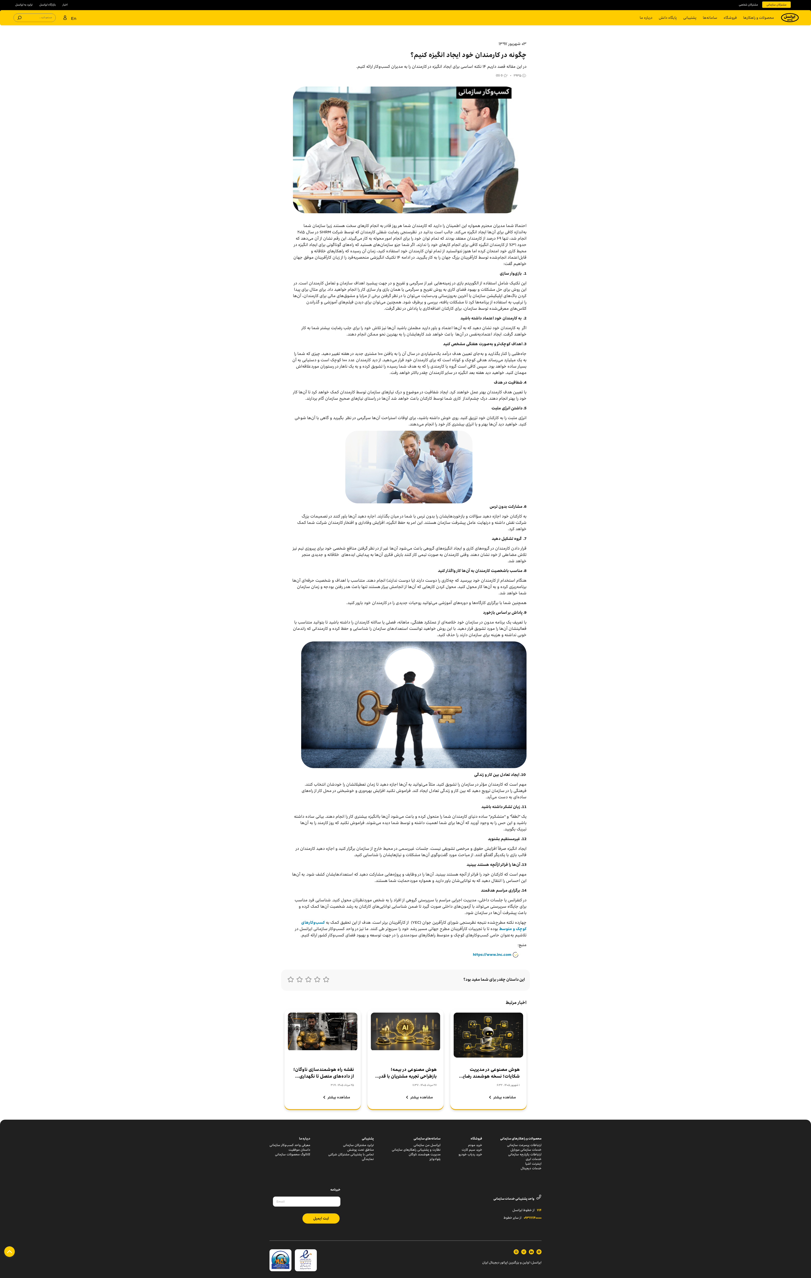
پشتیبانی (690, 17)
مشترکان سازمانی (776, 4)
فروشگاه (730, 17)
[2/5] (317, 980)
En (73, 18)
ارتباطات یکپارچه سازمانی (525, 1154)
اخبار (65, 4)
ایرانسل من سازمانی (427, 1145)
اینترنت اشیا (533, 1164)
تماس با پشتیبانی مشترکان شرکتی (351, 1154)
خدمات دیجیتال (531, 1168)
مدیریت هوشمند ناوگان (425, 1154)
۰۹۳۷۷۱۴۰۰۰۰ (533, 1218)
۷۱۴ (539, 1210)
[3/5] (308, 980)
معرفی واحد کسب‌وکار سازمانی (289, 1145)
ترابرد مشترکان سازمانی (358, 1145)
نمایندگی (368, 1159)
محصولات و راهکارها (758, 17)
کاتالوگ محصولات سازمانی (292, 1154)
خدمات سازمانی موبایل (526, 1150)
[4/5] (299, 980)
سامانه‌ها (710, 17)
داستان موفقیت (299, 1150)
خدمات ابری (534, 1159)
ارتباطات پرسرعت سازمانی (524, 1145)
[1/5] (326, 980)
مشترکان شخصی (748, 4)
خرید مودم (475, 1145)
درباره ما (646, 17)
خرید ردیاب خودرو (470, 1154)
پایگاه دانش (668, 17)
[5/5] (290, 980)
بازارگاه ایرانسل (47, 4)
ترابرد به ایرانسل (24, 4)
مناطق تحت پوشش (360, 1150)
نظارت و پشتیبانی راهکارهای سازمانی (416, 1150)
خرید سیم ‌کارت (472, 1150)
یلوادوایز (435, 1159)
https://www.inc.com (492, 954)
